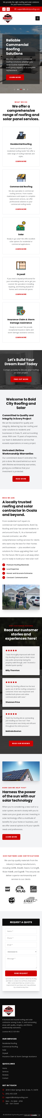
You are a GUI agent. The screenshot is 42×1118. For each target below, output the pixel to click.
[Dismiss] (39, 1115)
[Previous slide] (14, 89)
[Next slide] (27, 89)
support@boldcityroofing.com (28, 9)
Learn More (15, 77)
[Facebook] (4, 9)
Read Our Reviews (21, 743)
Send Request (21, 973)
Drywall (5, 1053)
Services (5, 1071)
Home (4, 1068)
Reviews (5, 1075)
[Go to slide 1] (18, 89)
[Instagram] (8, 9)
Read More (21, 479)
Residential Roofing (9, 1043)
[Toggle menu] (37, 18)
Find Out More (21, 379)
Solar (4, 1050)
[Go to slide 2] (21, 89)
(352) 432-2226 (11, 1093)
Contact (5, 1078)
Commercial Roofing (10, 1046)
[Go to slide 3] (24, 89)
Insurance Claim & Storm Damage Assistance (19, 1056)
